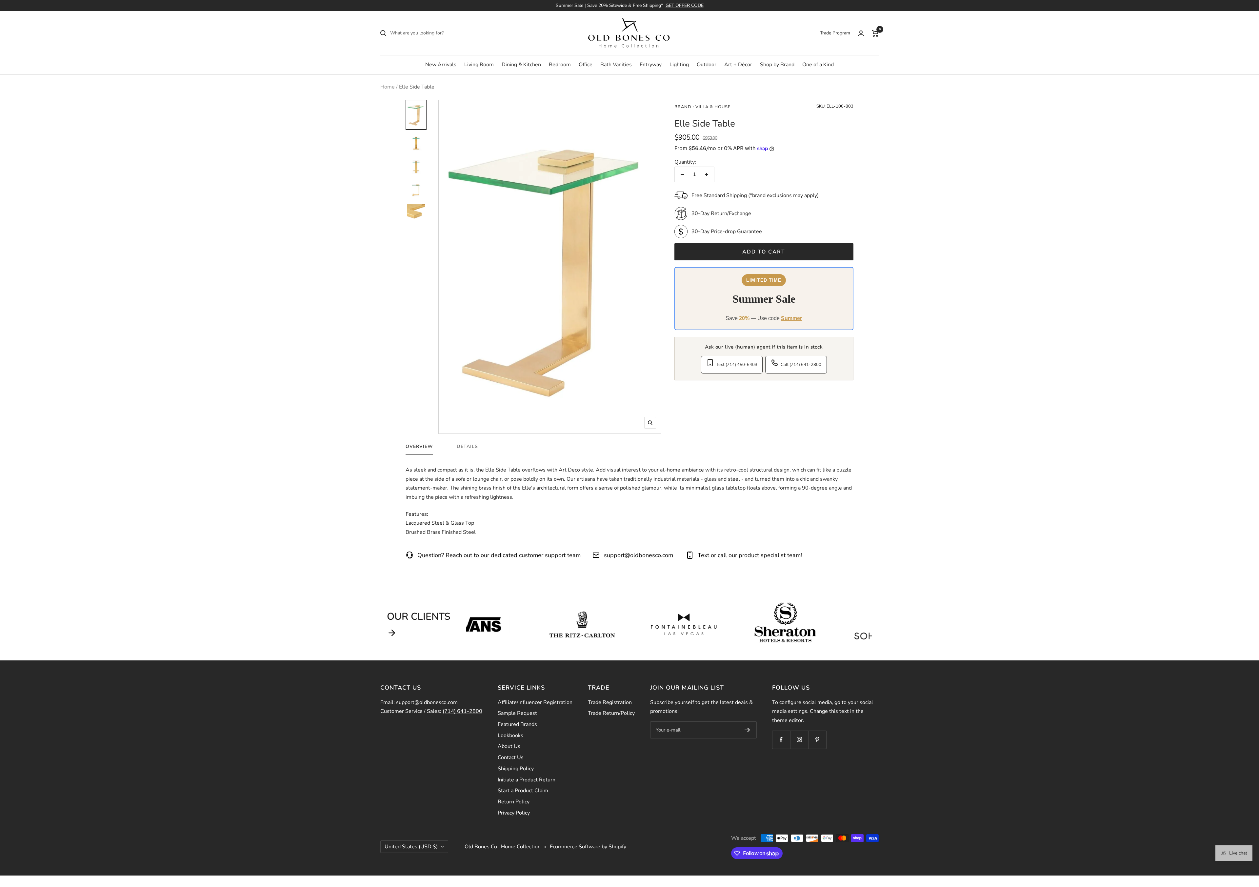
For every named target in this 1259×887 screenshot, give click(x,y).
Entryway (651, 64)
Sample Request (517, 713)
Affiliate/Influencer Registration (535, 702)
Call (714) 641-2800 (801, 365)
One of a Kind (818, 64)
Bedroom (560, 64)
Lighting (679, 64)
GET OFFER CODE (685, 5)
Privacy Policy (514, 812)
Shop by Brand (777, 64)
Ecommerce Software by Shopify (588, 846)
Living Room (479, 64)
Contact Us (511, 757)
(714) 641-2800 (462, 711)
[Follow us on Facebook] (781, 740)
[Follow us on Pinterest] (817, 740)
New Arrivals (440, 64)
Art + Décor (738, 64)
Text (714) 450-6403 (736, 365)
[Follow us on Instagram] (799, 740)
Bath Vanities (616, 64)
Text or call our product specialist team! (750, 555)
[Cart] (875, 33)
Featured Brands (517, 724)
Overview (419, 447)
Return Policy (514, 801)
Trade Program (835, 33)
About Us (509, 746)
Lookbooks (510, 735)
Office (585, 64)
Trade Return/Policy (611, 713)
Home (387, 87)
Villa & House (712, 107)
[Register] (747, 730)
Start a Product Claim (523, 790)
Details (467, 447)
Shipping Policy (516, 768)
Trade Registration (610, 702)
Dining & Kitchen (521, 64)
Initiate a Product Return (526, 779)
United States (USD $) (411, 846)
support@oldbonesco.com (638, 555)
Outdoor (706, 64)
